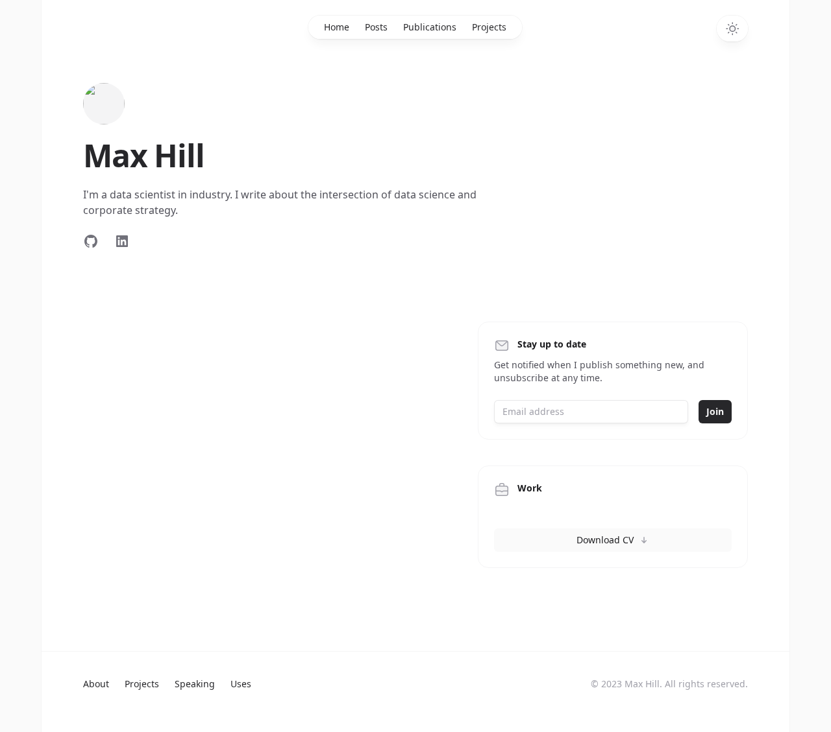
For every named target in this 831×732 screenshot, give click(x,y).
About (96, 684)
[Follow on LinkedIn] (122, 241)
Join (715, 411)
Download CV (605, 540)
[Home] (104, 103)
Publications (429, 27)
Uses (240, 684)
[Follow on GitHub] (91, 241)
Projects (489, 27)
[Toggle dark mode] (732, 28)
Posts (376, 27)
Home (336, 27)
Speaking (195, 684)
